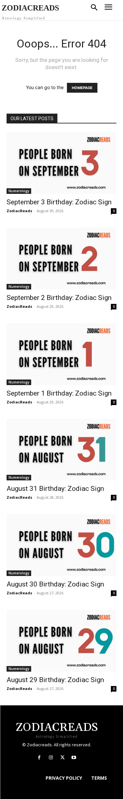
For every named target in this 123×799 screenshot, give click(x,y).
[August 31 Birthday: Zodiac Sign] (61, 450)
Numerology (19, 191)
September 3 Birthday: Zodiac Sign (59, 202)
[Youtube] (74, 757)
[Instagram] (51, 757)
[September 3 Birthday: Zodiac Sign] (61, 163)
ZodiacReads (19, 210)
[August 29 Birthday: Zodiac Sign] (61, 641)
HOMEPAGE (82, 87)
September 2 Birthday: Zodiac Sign (59, 298)
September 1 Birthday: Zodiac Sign (59, 393)
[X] (62, 757)
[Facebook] (39, 757)
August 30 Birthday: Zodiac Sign (55, 584)
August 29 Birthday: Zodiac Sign (55, 680)
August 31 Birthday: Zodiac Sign (55, 488)
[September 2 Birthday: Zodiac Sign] (61, 258)
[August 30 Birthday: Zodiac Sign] (61, 545)
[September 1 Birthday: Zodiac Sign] (61, 354)
